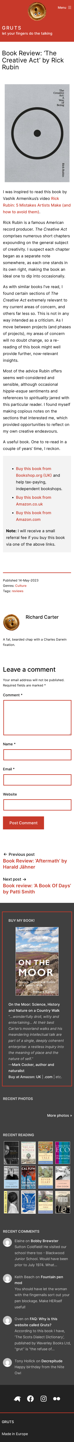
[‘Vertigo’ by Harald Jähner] (63, 1202)
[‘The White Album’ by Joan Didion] (63, 1178)
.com (48, 1077)
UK (38, 1077)
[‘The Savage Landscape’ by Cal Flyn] (28, 1178)
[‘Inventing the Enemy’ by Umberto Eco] (63, 1153)
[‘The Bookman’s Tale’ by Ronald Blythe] (45, 1153)
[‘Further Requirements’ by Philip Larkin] (11, 1153)
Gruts (12, 28)
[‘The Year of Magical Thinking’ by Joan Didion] (11, 1178)
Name (9, 744)
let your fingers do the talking (27, 33)
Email (9, 769)
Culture (20, 586)
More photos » (59, 1115)
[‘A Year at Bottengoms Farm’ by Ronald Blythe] (45, 1202)
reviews (17, 591)
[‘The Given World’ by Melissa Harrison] (28, 1202)
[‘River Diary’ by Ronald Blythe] (45, 1178)
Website (10, 794)
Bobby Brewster (44, 1241)
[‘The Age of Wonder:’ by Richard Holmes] (28, 1153)
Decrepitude (52, 1361)
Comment (12, 695)
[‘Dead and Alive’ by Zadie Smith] (11, 1202)
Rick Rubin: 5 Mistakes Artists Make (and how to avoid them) (37, 205)
